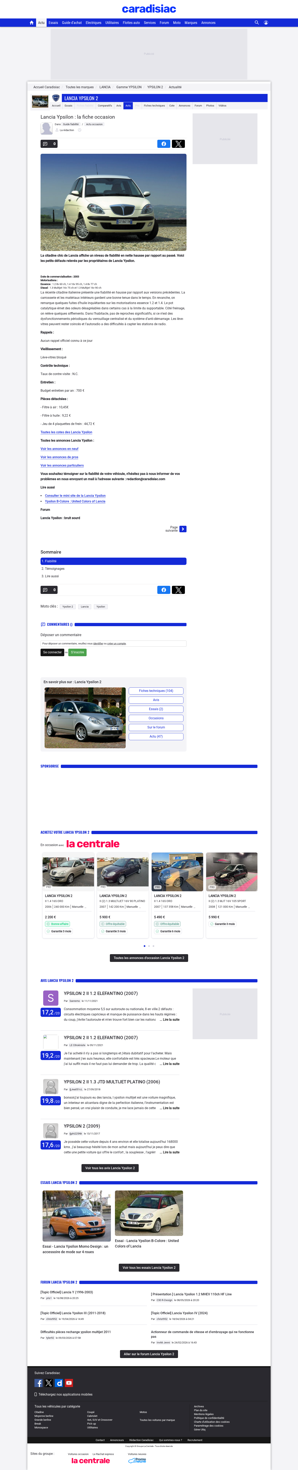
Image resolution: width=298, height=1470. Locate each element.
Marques (191, 22)
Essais (53, 22)
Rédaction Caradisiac (141, 1440)
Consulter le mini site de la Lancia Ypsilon (75, 496)
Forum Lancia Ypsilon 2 (59, 1282)
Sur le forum (156, 727)
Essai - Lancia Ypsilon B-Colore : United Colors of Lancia (147, 1243)
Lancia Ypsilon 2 (81, 98)
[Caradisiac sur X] (49, 1383)
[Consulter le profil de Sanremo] (50, 1005)
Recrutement (195, 1440)
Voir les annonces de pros (59, 457)
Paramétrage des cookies (208, 1425)
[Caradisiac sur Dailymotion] (59, 1383)
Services (150, 22)
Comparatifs (105, 105)
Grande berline (42, 1419)
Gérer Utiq (199, 1429)
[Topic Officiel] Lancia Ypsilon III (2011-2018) (73, 1313)
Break (37, 1423)
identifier (98, 643)
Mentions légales (204, 1414)
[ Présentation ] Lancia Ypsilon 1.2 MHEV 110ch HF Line (191, 1294)
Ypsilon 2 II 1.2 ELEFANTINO (101, 993)
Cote (172, 105)
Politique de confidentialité (209, 1417)
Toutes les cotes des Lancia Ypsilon (66, 432)
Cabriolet (92, 1415)
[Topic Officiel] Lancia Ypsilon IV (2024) (179, 1313)
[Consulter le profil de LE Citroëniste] (50, 1049)
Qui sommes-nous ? (170, 1440)
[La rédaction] (47, 133)
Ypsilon (100, 606)
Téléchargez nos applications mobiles (65, 1394)
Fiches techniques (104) (156, 691)
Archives (199, 1406)
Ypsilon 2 (67, 606)
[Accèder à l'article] (77, 1216)
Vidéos (222, 105)
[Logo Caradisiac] (149, 16)
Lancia (85, 606)
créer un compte (116, 643)
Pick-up (91, 1423)
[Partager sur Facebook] (164, 142)
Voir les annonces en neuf (59, 449)
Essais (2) (156, 709)
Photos (210, 105)
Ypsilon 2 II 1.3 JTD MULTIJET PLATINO (112, 1081)
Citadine (39, 1412)
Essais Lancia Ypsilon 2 (59, 1182)
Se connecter (52, 652)
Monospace (41, 1427)
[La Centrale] (90, 1464)
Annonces (208, 22)
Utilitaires (112, 22)
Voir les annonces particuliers (62, 465)
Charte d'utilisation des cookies (212, 1421)
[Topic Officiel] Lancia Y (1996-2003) (67, 1292)
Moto (177, 22)
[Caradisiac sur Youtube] (69, 1383)
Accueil (56, 105)
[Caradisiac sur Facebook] (39, 1383)
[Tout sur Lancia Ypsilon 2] (40, 106)
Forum (164, 22)
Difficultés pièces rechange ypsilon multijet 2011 (76, 1332)
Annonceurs (117, 1440)
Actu (41, 22)
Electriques (93, 22)
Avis (118, 105)
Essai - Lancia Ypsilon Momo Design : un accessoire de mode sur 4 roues (75, 1249)
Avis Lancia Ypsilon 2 (57, 980)
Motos (143, 1412)
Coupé (90, 1412)
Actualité (175, 87)
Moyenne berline (43, 1415)
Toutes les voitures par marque (157, 1420)
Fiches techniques (154, 105)
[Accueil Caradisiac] (31, 22)
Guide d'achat (72, 22)
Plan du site (200, 1410)
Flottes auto (131, 22)
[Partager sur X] (179, 142)
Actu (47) (156, 736)
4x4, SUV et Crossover (99, 1419)
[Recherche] (257, 22)
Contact (100, 1440)
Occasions (156, 718)
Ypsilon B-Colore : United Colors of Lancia (75, 501)
